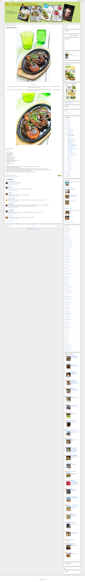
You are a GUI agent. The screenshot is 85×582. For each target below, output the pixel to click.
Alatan (66, 227)
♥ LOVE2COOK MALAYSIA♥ (71, 455)
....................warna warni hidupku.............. (71, 430)
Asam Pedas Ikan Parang (74, 181)
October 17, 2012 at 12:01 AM (13, 207)
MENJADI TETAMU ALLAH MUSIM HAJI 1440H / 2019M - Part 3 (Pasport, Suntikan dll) (74, 483)
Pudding (66, 315)
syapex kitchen (69, 396)
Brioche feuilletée (74, 545)
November (69, 131)
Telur (66, 342)
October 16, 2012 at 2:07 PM (13, 190)
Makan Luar (67, 296)
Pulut (66, 317)
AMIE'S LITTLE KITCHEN (71, 355)
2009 (67, 174)
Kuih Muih (67, 290)
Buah (66, 239)
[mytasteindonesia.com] (69, 102)
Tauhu (66, 340)
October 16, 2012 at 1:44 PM (13, 184)
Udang (16, 176)
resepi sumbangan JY (70, 380)
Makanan (10, 176)
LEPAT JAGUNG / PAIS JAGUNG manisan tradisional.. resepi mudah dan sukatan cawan (74, 449)
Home (34, 225)
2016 (67, 122)
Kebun (66, 277)
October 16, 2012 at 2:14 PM (13, 196)
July (68, 159)
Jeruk (66, 275)
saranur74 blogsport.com (71, 372)
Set (66, 328)
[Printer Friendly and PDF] (59, 176)
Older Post (59, 225)
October (69, 133)
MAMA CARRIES (74, 524)
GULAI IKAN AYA (74, 553)
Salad (66, 323)
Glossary (67, 262)
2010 (67, 172)
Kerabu (66, 281)
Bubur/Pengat (67, 241)
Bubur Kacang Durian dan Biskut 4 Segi (72, 140)
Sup (66, 336)
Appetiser (67, 229)
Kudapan (67, 288)
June (68, 161)
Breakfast (67, 237)
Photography (67, 313)
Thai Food (67, 344)
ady (9, 192)
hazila (9, 186)
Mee (66, 300)
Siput (66, 330)
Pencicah (67, 311)
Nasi (66, 306)
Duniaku (68, 531)
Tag (66, 338)
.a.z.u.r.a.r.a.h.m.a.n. (70, 539)
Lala (66, 294)
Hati (66, 264)
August (68, 158)
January (69, 169)
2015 (67, 123)
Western (66, 349)
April (68, 164)
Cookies (66, 250)
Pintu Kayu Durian (74, 422)
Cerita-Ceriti (67, 243)
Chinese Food (68, 245)
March (68, 166)
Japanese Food (68, 273)
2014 (67, 125)
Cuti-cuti (66, 252)
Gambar (66, 260)
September (69, 156)
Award (66, 231)
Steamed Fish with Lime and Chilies (71, 149)
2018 (67, 119)
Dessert (66, 256)
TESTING (68, 540)
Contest (66, 248)
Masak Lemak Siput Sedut (72, 154)
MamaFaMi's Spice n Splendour (70, 523)
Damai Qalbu (68, 552)
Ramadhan (67, 319)
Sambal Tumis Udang (69, 221)
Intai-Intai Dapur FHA (70, 480)
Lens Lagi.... (67, 206)
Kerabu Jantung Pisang (69, 187)
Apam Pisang (69, 151)
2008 (67, 176)
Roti (66, 321)
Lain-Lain (67, 292)
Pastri (66, 309)
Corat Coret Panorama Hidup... (72, 496)
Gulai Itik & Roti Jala (71, 153)
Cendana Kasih (69, 412)
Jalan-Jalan (67, 269)
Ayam (66, 233)
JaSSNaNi (10, 209)
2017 (67, 120)
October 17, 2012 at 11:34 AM (13, 213)
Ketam (66, 285)
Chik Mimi (10, 181)
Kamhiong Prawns (70, 147)
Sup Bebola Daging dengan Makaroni (73, 196)
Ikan (66, 267)
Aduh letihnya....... (73, 200)
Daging (66, 254)
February (69, 167)
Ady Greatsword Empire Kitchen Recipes (71, 544)
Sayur (66, 325)
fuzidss (67, 404)
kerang (66, 283)
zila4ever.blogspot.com (71, 388)
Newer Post (8, 225)
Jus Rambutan (72, 189)
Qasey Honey (10, 198)
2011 (67, 171)
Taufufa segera (73, 464)
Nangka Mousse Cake (74, 397)
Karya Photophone (74, 497)
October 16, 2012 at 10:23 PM (13, 201)
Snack (66, 332)
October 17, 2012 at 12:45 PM (13, 218)
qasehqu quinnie (69, 514)
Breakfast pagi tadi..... (69, 208)
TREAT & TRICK (69, 438)
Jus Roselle (69, 138)
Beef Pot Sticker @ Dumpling (70, 143)
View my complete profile (73, 55)
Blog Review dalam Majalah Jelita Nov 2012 (71, 135)
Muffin (66, 304)
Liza (9, 215)
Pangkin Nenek (69, 463)
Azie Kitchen (68, 363)
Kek (66, 279)
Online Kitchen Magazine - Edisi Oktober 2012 (71, 145)
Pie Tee (71, 216)
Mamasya (10, 203)
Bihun (66, 235)
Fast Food (67, 258)
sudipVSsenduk (69, 488)
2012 (67, 128)
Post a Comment (10, 220)
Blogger (44, 579)
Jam (66, 271)
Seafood (13, 176)
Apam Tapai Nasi (74, 413)
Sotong (66, 334)
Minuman (67, 302)
